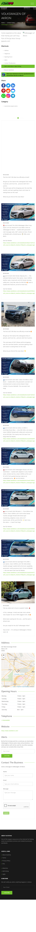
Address (6, 50)
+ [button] (3, 655)
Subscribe (7, 755)
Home (3, 23)
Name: (5, 771)
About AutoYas (6, 855)
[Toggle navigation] (32, 4)
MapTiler (19, 686)
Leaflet (14, 686)
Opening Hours (8, 57)
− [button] (3, 658)
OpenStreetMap (25, 686)
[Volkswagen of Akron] (18, 671)
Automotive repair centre (10, 106)
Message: (6, 789)
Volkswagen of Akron (19, 674)
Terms (4, 858)
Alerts (5, 60)
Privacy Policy (6, 860)
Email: (5, 780)
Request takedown (9, 70)
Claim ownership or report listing (12, 66)
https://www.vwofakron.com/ (9, 731)
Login (4, 874)
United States (11, 23)
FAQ (3, 864)
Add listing (5, 871)
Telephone (7, 53)
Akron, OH (20, 23)
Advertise (5, 868)
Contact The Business (9, 63)
